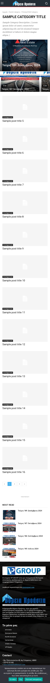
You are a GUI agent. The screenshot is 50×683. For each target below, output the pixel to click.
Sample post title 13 (13, 376)
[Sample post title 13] (25, 362)
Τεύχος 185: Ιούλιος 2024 (28, 549)
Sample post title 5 (13, 120)
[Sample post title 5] (25, 107)
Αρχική (4, 12)
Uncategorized (7, 117)
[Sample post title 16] (25, 458)
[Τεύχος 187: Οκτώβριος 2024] (20, 82)
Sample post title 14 (13, 408)
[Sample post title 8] (25, 202)
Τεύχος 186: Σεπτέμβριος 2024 (30, 536)
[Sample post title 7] (25, 171)
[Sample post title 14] (25, 394)
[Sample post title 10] (25, 266)
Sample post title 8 (13, 216)
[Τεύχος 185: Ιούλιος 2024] (9, 553)
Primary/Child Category (30, 12)
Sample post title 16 (13, 472)
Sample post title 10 (13, 280)
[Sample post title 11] (25, 298)
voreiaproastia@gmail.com (14, 665)
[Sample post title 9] (25, 234)
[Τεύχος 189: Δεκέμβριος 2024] (25, 55)
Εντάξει (13, 679)
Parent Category (14, 12)
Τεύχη (5, 62)
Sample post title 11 (13, 312)
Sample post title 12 (13, 344)
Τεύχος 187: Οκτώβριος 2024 (29, 523)
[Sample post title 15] (25, 426)
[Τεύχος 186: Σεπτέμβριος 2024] (9, 540)
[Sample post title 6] (25, 139)
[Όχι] (47, 674)
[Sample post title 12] (25, 330)
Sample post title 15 (13, 440)
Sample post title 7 (13, 184)
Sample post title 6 (13, 152)
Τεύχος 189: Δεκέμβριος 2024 (30, 511)
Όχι (20, 679)
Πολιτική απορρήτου (34, 679)
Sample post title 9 (13, 248)
